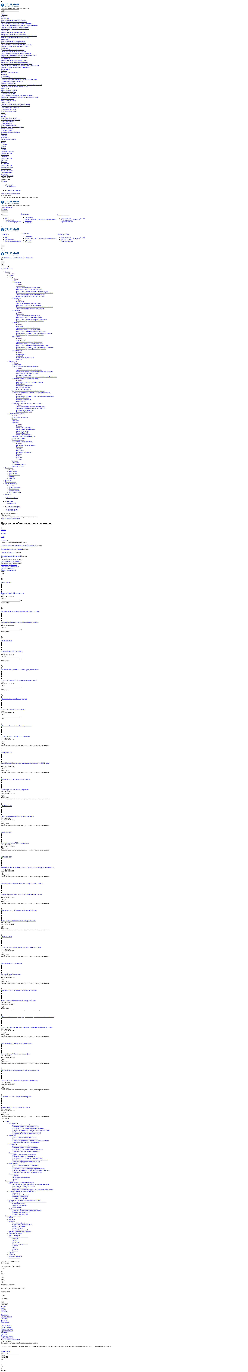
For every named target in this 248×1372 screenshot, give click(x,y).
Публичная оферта (7, 1336)
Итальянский (16, 364)
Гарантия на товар (7, 1331)
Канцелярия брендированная (25, 445)
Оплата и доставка (15, 487)
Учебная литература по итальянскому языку (30, 406)
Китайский (20, 314)
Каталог (11, 275)
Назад (12, 273)
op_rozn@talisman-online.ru (11, 193)
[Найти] (2, 12)
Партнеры (4, 1318)
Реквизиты (4, 1332)
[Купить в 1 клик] (2, 579)
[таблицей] (4, 572)
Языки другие (21, 354)
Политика (4, 1334)
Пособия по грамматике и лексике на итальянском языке (35, 396)
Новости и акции (6, 1317)
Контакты (4, 1320)
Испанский (20, 301)
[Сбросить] (2, 1302)
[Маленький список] (1, 573)
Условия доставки (7, 1329)
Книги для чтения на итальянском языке (29, 382)
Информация (5, 1322)
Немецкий (19, 326)
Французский (20, 340)
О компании (13, 471)
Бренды (3, 1310)
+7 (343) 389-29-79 (7, 176)
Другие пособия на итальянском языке (29, 370)
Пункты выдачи (6, 1325)
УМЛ (14, 280)
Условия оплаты (6, 1327)
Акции (3, 1308)
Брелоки (19, 426)
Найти (3, 1357)
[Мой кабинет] (2, 248)
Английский (20, 286)
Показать (4, 1304)
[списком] (3, 572)
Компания (4, 1311)
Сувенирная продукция (20, 417)
